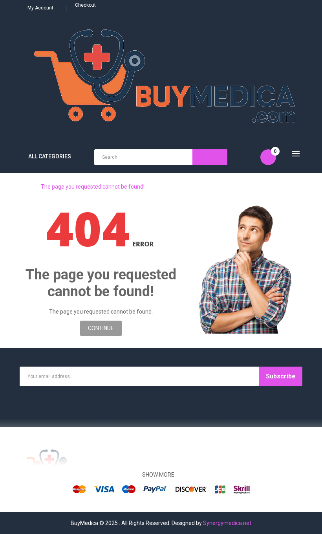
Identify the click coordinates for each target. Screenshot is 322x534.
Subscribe (281, 376)
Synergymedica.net (227, 523)
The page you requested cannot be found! (93, 186)
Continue (101, 328)
